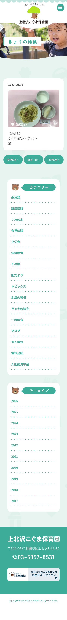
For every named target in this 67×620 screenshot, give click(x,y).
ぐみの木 (17, 219)
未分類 (15, 197)
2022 (14, 445)
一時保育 (17, 319)
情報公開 (17, 353)
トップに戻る (58, 612)
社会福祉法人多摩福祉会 (29, 600)
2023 (14, 434)
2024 (14, 423)
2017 (14, 501)
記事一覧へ (33, 159)
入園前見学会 (20, 364)
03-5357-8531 (33, 557)
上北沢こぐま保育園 (33, 539)
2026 (14, 400)
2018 (14, 489)
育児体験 (17, 230)
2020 (14, 467)
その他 (15, 264)
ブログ (15, 331)
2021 (14, 456)
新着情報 (17, 208)
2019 (14, 478)
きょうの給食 (20, 308)
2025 (14, 412)
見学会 (15, 241)
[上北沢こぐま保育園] (33, 13)
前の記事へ (13, 159)
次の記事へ (54, 159)
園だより (17, 275)
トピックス (18, 286)
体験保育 (17, 253)
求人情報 (17, 342)
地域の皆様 (18, 297)
